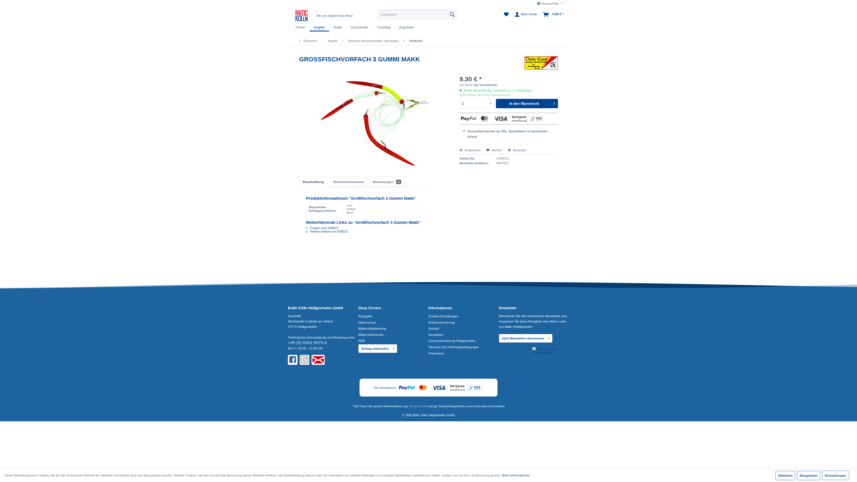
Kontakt (433, 328)
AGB (361, 341)
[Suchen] (452, 14)
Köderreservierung (441, 322)
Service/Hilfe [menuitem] (550, 3)
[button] (515, 355)
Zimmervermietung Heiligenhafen (452, 341)
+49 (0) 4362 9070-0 (307, 342)
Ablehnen (785, 475)
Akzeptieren (809, 475)
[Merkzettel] (506, 14)
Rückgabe (365, 316)
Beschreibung (313, 182)
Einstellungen (835, 475)
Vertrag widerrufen (375, 348)
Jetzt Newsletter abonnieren (523, 338)
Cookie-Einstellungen (443, 316)
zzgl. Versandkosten (485, 85)
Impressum (436, 353)
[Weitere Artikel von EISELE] (541, 64)
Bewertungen (386, 182)
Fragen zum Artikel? (323, 228)
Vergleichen (472, 150)
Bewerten (519, 150)
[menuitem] (417, 14)
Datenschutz (367, 322)
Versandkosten (418, 406)
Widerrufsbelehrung (372, 328)
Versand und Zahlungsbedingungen (453, 347)
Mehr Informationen (516, 475)
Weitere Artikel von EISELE (328, 231)
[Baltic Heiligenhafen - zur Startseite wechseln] (301, 15)
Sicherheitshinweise (348, 182)
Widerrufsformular (371, 335)
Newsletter (435, 335)
